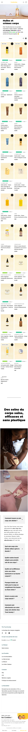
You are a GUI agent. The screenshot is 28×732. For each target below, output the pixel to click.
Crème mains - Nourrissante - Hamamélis (18, 366)
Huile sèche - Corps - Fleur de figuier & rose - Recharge (20, 186)
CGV (3, 675)
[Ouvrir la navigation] (2, 2)
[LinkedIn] (9, 633)
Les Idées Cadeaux (6, 664)
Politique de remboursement (9, 680)
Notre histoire (5, 648)
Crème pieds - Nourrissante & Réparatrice (5, 127)
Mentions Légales (6, 678)
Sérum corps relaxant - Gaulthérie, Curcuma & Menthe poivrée (20, 247)
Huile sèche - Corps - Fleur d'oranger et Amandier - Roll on (6, 66)
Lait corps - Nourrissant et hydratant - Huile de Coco (7, 307)
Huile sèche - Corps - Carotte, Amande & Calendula (6, 217)
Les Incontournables (7, 656)
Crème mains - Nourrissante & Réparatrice (18, 127)
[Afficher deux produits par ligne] (25, 38)
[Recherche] (23, 2)
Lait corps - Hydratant (6, 94)
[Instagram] (5, 633)
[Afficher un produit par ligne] (23, 38)
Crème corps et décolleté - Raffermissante (18, 96)
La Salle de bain (6, 659)
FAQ (3, 672)
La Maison (4, 661)
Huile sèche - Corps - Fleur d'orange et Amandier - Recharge (6, 186)
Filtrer (10, 38)
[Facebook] (2, 633)
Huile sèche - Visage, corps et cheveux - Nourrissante (19, 66)
